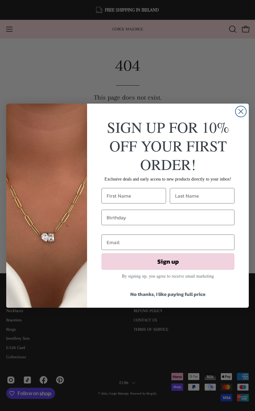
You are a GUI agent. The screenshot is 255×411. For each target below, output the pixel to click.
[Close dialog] (240, 111)
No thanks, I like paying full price (168, 294)
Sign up (168, 261)
